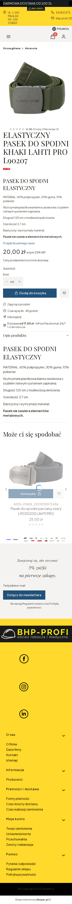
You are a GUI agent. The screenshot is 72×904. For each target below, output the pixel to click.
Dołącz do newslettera (24, 595)
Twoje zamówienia (19, 828)
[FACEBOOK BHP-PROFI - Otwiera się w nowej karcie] (24, 658)
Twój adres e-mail (14, 585)
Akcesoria (31, 48)
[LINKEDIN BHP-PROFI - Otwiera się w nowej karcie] (23, 713)
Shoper (46, 888)
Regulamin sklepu (18, 869)
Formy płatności (17, 799)
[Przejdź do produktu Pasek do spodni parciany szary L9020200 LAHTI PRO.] (36, 471)
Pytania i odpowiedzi (21, 864)
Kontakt (12, 755)
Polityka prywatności (21, 874)
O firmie (11, 744)
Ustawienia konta (18, 834)
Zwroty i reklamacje (19, 845)
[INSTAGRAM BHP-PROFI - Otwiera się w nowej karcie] (23, 686)
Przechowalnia (16, 839)
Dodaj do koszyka (32, 293)
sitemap (12, 760)
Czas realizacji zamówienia (24, 809)
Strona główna (11, 48)
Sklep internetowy (31, 899)
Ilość (6, 274)
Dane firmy (13, 749)
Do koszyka (28, 493)
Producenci (14, 779)
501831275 (63, 12)
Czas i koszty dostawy (22, 804)
